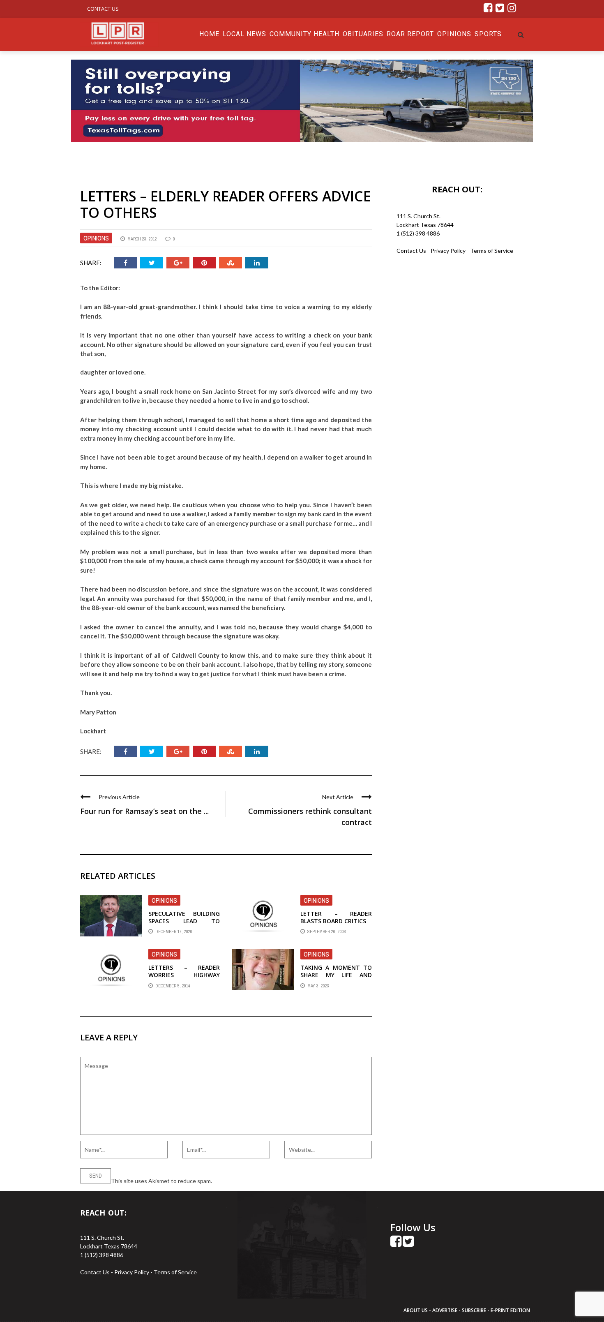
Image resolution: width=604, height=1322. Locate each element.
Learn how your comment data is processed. (269, 1180)
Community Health (304, 34)
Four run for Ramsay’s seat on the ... (144, 811)
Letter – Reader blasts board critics (336, 917)
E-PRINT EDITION (510, 1310)
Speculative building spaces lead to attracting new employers (184, 925)
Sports (488, 34)
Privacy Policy (449, 250)
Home (209, 34)
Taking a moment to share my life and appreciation (336, 975)
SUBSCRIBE (474, 1310)
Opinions (454, 34)
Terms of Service (491, 250)
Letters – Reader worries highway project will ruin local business (184, 979)
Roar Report (410, 34)
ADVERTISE (444, 1310)
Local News (244, 34)
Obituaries (363, 34)
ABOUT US (416, 1310)
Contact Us (103, 8)
